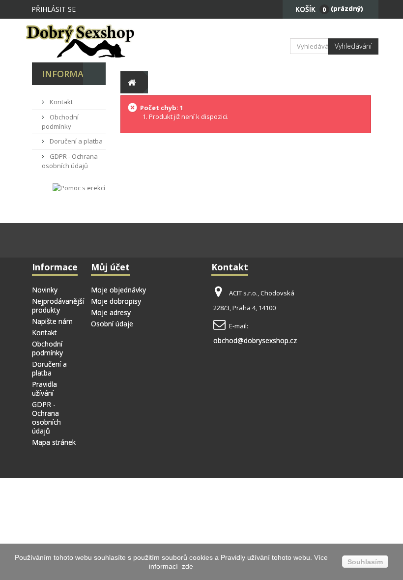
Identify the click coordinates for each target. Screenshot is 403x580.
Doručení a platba (75, 141)
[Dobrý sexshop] (84, 41)
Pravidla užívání (44, 388)
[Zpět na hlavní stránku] (131, 82)
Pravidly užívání (246, 557)
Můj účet (110, 267)
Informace (68, 74)
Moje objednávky (118, 289)
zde (186, 566)
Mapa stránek (54, 442)
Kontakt (60, 101)
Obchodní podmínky (60, 122)
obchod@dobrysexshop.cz (255, 340)
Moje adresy (111, 312)
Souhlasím (365, 562)
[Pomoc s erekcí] (79, 188)
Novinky (45, 289)
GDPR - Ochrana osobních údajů (70, 161)
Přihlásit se (53, 9)
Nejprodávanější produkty (58, 305)
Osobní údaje (112, 323)
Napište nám (52, 321)
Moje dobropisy (116, 301)
